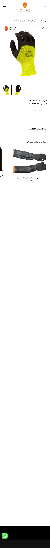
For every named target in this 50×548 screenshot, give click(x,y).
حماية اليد (33, 21)
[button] (4, 7)
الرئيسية (44, 21)
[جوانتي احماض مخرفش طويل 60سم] (29, 160)
